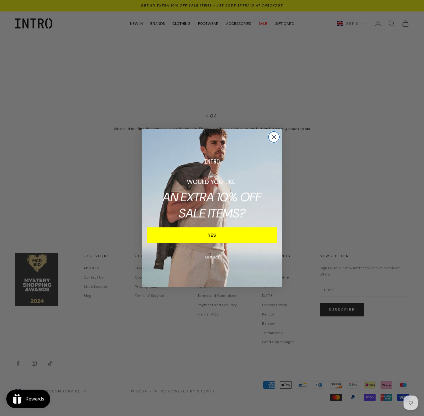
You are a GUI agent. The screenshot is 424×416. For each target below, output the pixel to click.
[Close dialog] (273, 137)
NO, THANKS (212, 256)
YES (212, 235)
